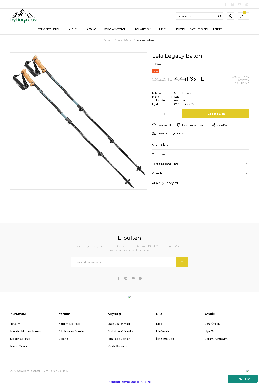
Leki (176, 96)
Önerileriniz (160, 173)
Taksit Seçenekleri (165, 164)
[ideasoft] (114, 382)
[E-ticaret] (129, 382)
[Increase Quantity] (174, 113)
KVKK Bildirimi (117, 346)
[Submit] (182, 262)
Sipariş (63, 339)
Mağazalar (163, 331)
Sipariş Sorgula (20, 339)
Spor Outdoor (182, 93)
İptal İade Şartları (119, 339)
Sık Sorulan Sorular (71, 331)
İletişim (15, 324)
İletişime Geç (165, 339)
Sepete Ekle (216, 113)
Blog (159, 324)
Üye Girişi (211, 331)
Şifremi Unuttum (216, 339)
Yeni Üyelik (212, 324)
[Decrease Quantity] (155, 113)
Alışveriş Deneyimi (165, 183)
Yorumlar (158, 154)
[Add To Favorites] (162, 125)
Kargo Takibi (18, 346)
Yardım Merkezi (69, 324)
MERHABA (244, 378)
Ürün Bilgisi (160, 144)
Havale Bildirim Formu (25, 331)
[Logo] (23, 16)
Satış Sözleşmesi (119, 324)
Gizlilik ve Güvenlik (120, 331)
